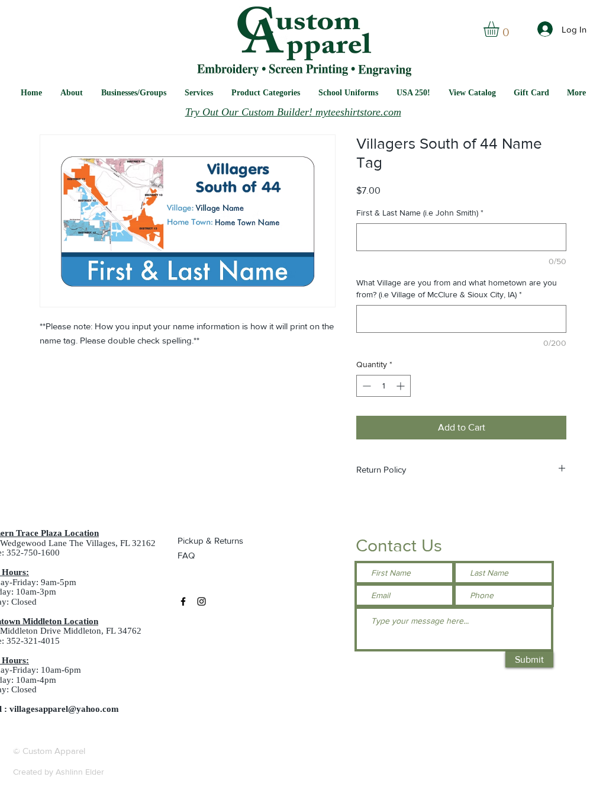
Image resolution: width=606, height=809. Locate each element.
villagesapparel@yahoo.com (64, 709)
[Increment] (401, 385)
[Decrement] (365, 385)
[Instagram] (201, 601)
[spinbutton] (383, 385)
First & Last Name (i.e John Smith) (419, 212)
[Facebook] (183, 601)
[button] (349, 92)
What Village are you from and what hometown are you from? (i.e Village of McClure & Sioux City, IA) (456, 288)
